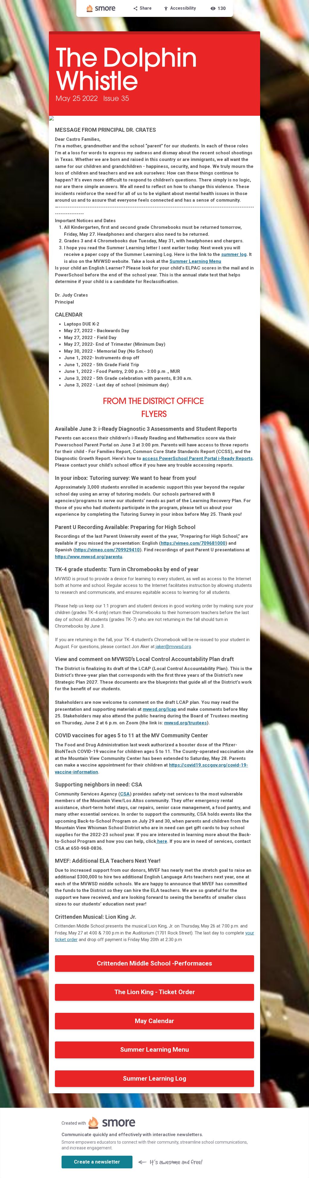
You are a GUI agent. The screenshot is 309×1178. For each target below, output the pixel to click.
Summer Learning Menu (195, 261)
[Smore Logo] (101, 8)
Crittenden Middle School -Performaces (154, 963)
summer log (234, 254)
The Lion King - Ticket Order (154, 992)
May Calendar (154, 1021)
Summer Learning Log (154, 1078)
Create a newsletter (97, 1162)
